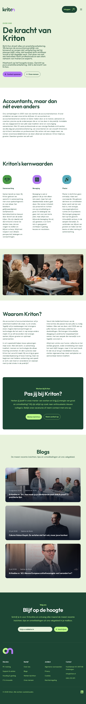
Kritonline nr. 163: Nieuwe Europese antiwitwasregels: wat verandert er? (40, 573)
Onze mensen (33, 74)
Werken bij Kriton (33, 417)
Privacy (47, 671)
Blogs (26, 671)
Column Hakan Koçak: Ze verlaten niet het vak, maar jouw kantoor (38, 535)
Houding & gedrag (9, 676)
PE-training (7, 667)
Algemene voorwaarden (53, 667)
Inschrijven (62, 629)
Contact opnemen (14, 74)
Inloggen (67, 9)
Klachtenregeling (51, 680)
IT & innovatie (7, 680)
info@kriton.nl (71, 674)
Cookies (48, 676)
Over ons (27, 667)
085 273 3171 (70, 678)
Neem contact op (52, 417)
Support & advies (9, 671)
